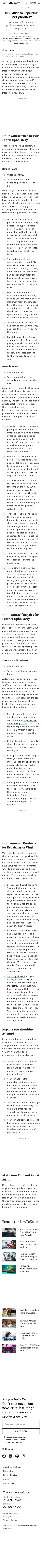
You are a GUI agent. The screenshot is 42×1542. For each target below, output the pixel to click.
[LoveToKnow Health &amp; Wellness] (12, 1498)
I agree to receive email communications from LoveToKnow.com (16, 1439)
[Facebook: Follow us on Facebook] (4, 1456)
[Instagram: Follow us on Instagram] (23, 1456)
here (26, 43)
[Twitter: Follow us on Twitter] (10, 1456)
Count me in (21, 1431)
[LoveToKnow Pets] (12, 1505)
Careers (7, 1479)
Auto (28, 8)
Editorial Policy (10, 1475)
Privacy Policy (8, 1517)
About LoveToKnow (12, 1467)
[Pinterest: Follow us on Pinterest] (17, 1456)
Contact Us (8, 1483)
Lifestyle (20, 8)
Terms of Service (10, 1520)
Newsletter (8, 1471)
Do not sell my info (10, 1513)
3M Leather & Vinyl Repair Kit (22, 885)
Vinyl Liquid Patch (16, 976)
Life (13, 8)
